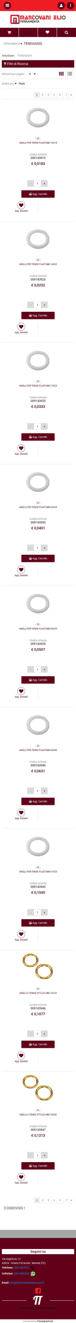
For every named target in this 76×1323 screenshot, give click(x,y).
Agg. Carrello (39, 194)
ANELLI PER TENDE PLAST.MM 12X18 (38, 143)
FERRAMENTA (12, 43)
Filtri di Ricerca (17, 64)
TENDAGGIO (33, 43)
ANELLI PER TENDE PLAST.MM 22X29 (38, 507)
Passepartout (45, 1321)
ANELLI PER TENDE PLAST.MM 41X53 (38, 871)
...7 (65, 94)
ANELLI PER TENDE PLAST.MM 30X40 (38, 750)
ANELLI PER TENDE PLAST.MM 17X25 (38, 385)
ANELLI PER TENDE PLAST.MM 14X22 (38, 264)
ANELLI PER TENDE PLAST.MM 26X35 (38, 628)
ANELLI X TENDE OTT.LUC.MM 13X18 (38, 993)
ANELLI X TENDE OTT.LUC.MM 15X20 (38, 1114)
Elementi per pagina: (13, 74)
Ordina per (8, 83)
